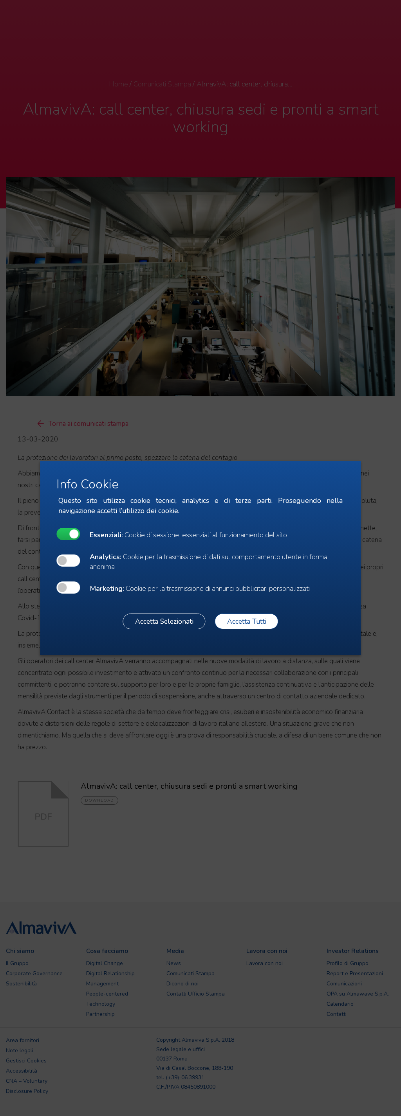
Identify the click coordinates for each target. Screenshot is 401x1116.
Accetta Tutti (246, 621)
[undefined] (68, 534)
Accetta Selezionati (164, 621)
